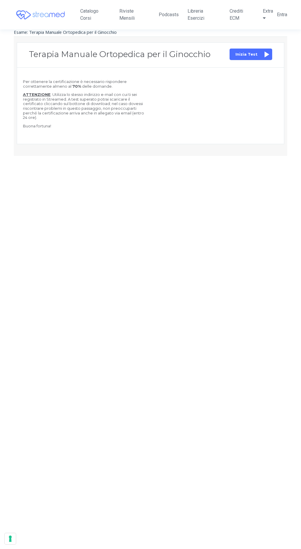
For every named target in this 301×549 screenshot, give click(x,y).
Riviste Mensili (127, 14)
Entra (282, 14)
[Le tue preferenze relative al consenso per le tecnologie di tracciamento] (10, 538)
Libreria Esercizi (196, 14)
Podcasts (169, 14)
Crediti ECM (236, 14)
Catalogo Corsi (89, 14)
